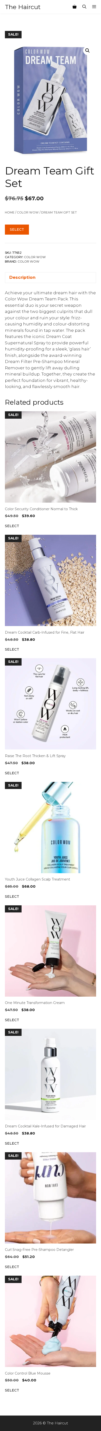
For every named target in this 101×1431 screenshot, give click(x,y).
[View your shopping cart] (74, 7)
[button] (87, 50)
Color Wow (28, 212)
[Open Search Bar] (84, 7)
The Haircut (22, 7)
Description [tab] (22, 277)
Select (17, 229)
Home (9, 212)
